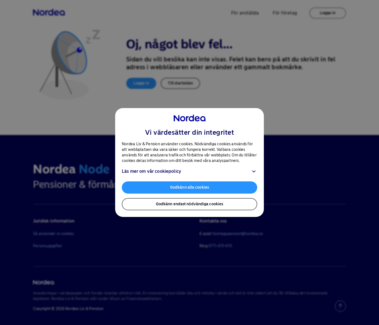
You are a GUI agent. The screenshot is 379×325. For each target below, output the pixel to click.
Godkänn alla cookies (189, 187)
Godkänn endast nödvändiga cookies (189, 204)
